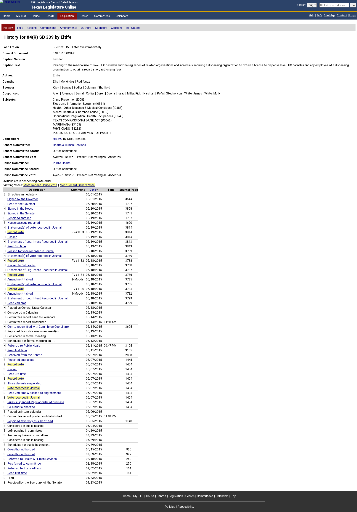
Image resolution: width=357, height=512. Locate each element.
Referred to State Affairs (24, 468)
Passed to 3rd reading (21, 265)
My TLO (21, 16)
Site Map (329, 15)
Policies (170, 506)
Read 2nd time (16, 303)
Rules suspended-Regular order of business (35, 402)
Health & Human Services (69, 145)
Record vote (15, 232)
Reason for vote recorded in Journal (30, 251)
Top (233, 496)
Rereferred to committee (24, 463)
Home (6, 16)
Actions (32, 28)
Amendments (68, 28)
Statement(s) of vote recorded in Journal (34, 227)
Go (353, 5)
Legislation (67, 16)
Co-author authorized (21, 407)
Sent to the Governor (21, 204)
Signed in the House (20, 208)
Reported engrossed (20, 360)
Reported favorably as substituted (30, 421)
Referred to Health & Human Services (32, 459)
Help (311, 15)
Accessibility (186, 506)
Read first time (17, 350)
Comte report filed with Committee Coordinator (38, 326)
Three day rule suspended (24, 383)
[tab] (8, 27)
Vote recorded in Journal (23, 388)
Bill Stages (133, 28)
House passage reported (23, 222)
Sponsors (101, 28)
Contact (342, 15)
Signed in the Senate (21, 213)
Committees (102, 16)
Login (352, 15)
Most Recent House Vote (40, 185)
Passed (12, 237)
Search (84, 16)
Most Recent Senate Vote (77, 185)
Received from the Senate (24, 355)
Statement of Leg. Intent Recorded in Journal (37, 241)
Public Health (61, 163)
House (36, 16)
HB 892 (57, 139)
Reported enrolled (19, 218)
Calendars (122, 16)
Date (92, 190)
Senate (50, 16)
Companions (48, 28)
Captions (117, 28)
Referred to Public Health (24, 345)
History (8, 28)
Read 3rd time (16, 246)
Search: (301, 5)
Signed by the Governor (22, 199)
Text (20, 28)
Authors (86, 28)
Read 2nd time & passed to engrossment (34, 393)
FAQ (319, 15)
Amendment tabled (20, 279)
